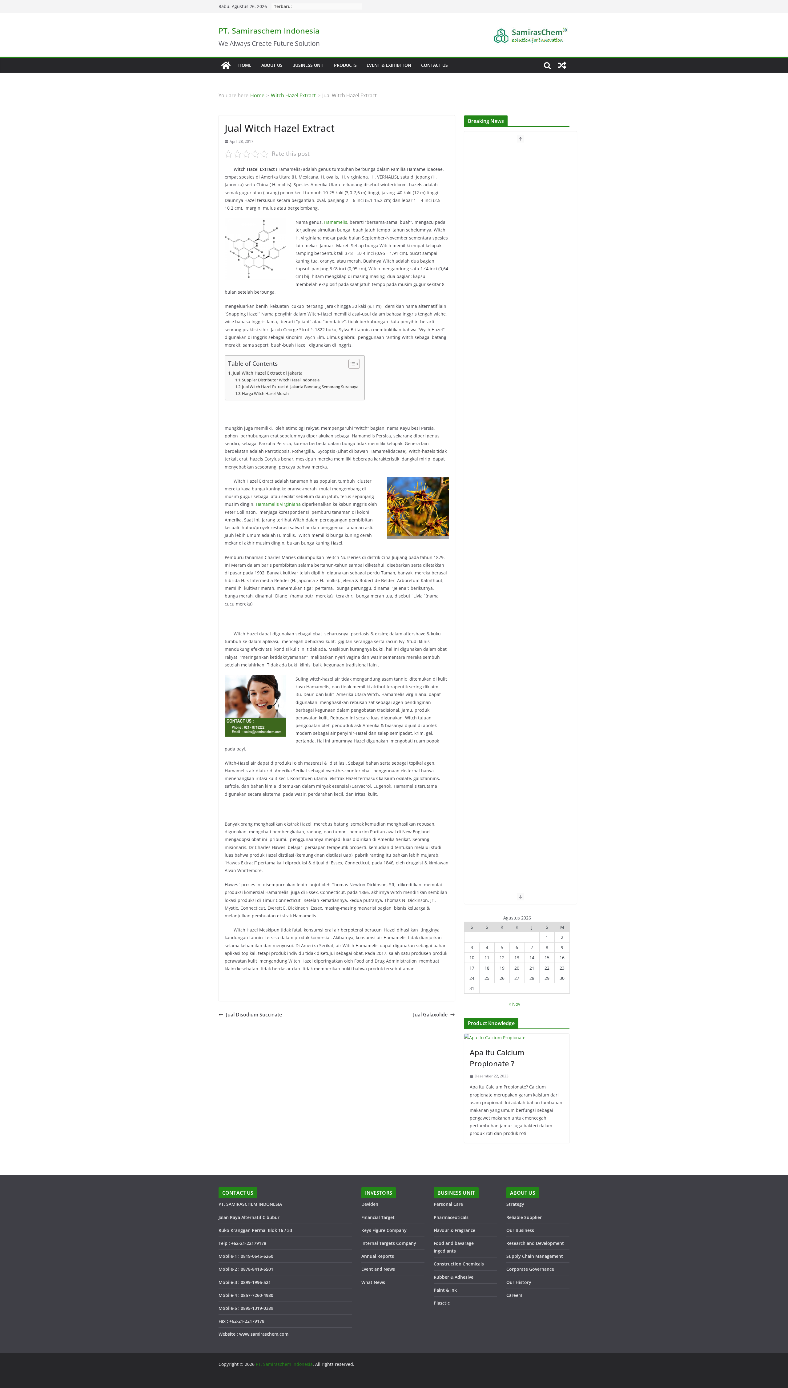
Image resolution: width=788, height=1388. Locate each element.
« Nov (514, 1004)
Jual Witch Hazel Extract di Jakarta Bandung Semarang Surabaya (300, 386)
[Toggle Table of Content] (351, 364)
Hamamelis (335, 222)
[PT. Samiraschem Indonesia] (226, 65)
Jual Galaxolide (430, 1014)
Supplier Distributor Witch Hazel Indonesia (281, 380)
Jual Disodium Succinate (254, 1014)
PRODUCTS (345, 65)
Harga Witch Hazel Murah (265, 393)
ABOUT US (272, 65)
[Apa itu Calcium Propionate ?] (516, 1037)
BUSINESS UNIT (308, 65)
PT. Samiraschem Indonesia (269, 30)
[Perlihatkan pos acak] (562, 65)
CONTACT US (434, 65)
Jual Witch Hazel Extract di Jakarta (268, 373)
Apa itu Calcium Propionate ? (497, 1057)
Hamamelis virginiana (278, 504)
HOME (244, 65)
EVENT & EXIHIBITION (389, 65)
